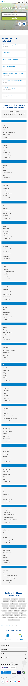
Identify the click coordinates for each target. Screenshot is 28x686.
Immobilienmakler (8, 287)
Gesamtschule (7, 254)
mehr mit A (7, 137)
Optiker (5, 411)
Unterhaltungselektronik (10, 519)
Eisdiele (5, 206)
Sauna (4, 476)
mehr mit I (7, 299)
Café (4, 175)
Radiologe (5, 454)
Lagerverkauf (6, 352)
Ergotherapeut (7, 213)
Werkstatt (5, 555)
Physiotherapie (7, 429)
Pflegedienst (6, 438)
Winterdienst (6, 550)
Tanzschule (6, 497)
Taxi (4, 489)
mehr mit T (7, 502)
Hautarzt (5, 269)
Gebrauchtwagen (7, 246)
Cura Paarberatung (7, 95)
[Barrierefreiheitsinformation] (22, 2)
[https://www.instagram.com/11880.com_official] (7, 681)
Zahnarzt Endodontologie (10, 575)
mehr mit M (7, 380)
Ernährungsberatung (8, 211)
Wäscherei (5, 557)
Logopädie (6, 348)
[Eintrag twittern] (24, 24)
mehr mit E (7, 218)
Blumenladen (6, 152)
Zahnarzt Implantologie (9, 578)
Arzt (4, 130)
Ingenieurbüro (7, 294)
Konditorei (6, 335)
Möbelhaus (6, 370)
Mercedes (5, 368)
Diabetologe (6, 188)
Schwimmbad (6, 474)
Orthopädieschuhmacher (10, 418)
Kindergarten (6, 330)
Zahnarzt (5, 570)
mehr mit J (7, 319)
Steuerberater (6, 469)
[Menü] (26, 2)
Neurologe (6, 388)
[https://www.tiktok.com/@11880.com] (11, 681)
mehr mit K (7, 340)
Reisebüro (5, 456)
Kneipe (4, 337)
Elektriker (5, 208)
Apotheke (5, 127)
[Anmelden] (19, 2)
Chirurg (5, 165)
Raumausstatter (7, 459)
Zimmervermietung (8, 580)
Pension (5, 433)
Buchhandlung (7, 155)
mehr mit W (7, 562)
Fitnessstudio (6, 231)
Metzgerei (5, 373)
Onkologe (5, 413)
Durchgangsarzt (7, 193)
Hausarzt (5, 276)
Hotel (4, 266)
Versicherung (6, 535)
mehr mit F (7, 238)
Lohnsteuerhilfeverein (9, 350)
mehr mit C (7, 177)
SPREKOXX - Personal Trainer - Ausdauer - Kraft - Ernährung (14, 73)
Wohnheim (6, 560)
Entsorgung (6, 216)
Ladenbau (5, 357)
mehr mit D (7, 198)
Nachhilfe (5, 395)
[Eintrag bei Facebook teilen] (20, 24)
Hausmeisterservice (8, 271)
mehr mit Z (7, 583)
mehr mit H (7, 279)
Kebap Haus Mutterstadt (9, 66)
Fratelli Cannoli (6, 52)
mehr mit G (7, 259)
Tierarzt (5, 492)
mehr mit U (7, 522)
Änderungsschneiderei (9, 132)
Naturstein (6, 398)
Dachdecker (6, 190)
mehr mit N (7, 400)
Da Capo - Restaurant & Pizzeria (10, 59)
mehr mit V (7, 542)
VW (3, 532)
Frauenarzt (6, 228)
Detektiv (5, 195)
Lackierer (5, 355)
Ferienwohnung (7, 236)
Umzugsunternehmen (9, 510)
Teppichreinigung (7, 499)
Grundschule (6, 256)
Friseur (4, 226)
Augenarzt (5, 125)
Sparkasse (5, 472)
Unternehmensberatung (9, 515)
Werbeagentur (7, 553)
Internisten (6, 289)
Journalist (5, 314)
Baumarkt (5, 145)
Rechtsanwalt (6, 449)
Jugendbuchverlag (8, 317)
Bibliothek (5, 147)
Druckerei (5, 185)
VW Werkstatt (6, 537)
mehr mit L (7, 360)
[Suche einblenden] (15, 2)
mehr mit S (7, 481)
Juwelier (5, 307)
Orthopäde (6, 408)
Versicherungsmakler (8, 540)
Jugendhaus (6, 312)
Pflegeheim (6, 436)
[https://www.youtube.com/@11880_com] (19, 681)
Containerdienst (7, 173)
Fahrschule (6, 233)
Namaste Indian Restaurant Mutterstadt (12, 80)
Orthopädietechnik (8, 416)
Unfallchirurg (6, 512)
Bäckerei (5, 150)
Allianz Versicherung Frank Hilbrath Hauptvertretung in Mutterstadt (14, 45)
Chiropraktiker (7, 168)
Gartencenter (6, 251)
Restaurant (6, 451)
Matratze (5, 378)
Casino (4, 170)
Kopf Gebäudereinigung (9, 88)
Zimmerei (5, 573)
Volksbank (6, 530)
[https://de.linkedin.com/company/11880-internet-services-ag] (15, 681)
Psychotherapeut (7, 431)
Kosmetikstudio (7, 332)
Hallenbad (6, 274)
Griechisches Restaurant (9, 249)
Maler (4, 375)
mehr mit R (7, 461)
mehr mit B (7, 157)
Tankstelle (6, 494)
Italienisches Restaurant (9, 292)
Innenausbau (6, 297)
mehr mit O (7, 421)
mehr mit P (7, 441)
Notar (4, 393)
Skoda (4, 479)
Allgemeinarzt (6, 134)
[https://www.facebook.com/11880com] (2, 681)
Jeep (4, 309)
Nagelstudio (6, 390)
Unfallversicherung (8, 517)
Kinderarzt (5, 327)
